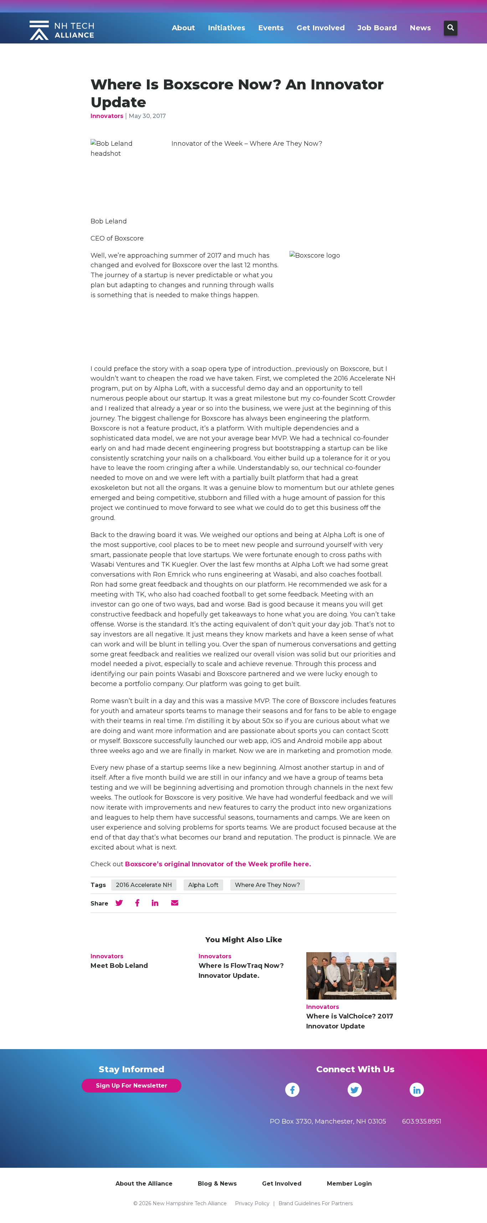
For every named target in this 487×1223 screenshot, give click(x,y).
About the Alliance (144, 1183)
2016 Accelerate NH (144, 885)
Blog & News (217, 1183)
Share (99, 903)
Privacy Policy (252, 1203)
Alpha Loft (203, 885)
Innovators (107, 116)
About (183, 28)
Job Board (377, 28)
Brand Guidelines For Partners (315, 1203)
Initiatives (226, 28)
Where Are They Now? (267, 885)
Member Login (349, 1183)
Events (271, 28)
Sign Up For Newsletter (131, 1085)
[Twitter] (355, 1090)
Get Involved (321, 28)
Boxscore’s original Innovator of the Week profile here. (218, 864)
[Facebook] (292, 1090)
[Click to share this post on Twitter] (119, 903)
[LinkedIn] (417, 1090)
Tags (98, 885)
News (420, 28)
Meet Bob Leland (119, 966)
